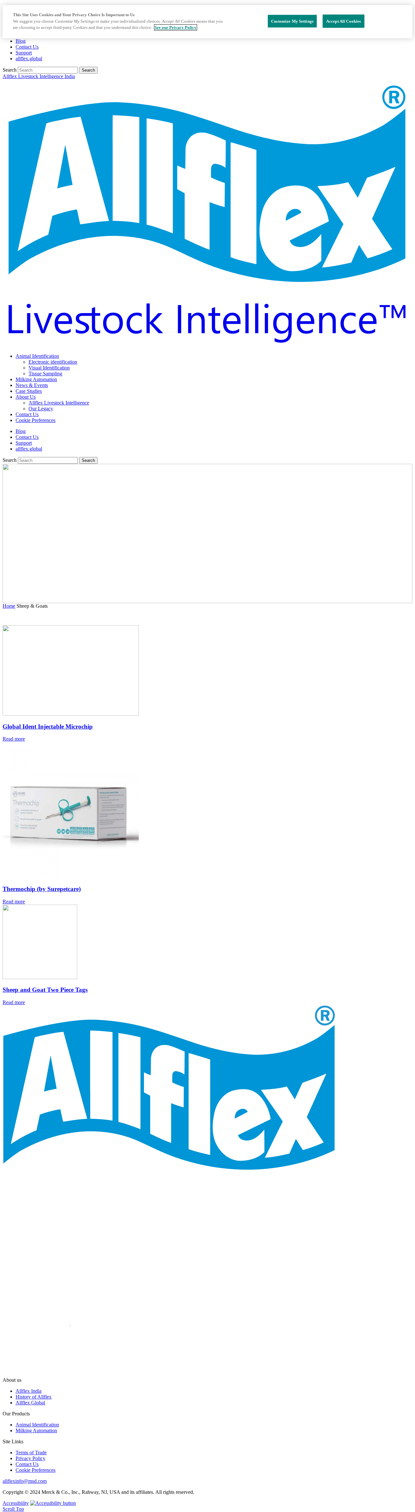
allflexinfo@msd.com (25, 1481)
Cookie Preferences (35, 420)
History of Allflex (34, 1397)
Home (9, 606)
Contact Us (27, 47)
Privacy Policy (30, 1458)
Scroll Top (13, 1509)
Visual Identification (49, 367)
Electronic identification (53, 362)
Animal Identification (37, 356)
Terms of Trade (31, 1452)
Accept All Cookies (343, 20)
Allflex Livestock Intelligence (59, 402)
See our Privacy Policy (175, 27)
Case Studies (29, 391)
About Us (26, 397)
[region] (207, 21)
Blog (21, 41)
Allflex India (29, 1391)
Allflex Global (30, 1402)
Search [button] (88, 70)
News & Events (32, 385)
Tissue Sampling (45, 373)
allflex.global (29, 58)
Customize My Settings (292, 20)
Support (24, 52)
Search (10, 70)
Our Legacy (41, 408)
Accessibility (16, 1503)
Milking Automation (36, 379)
